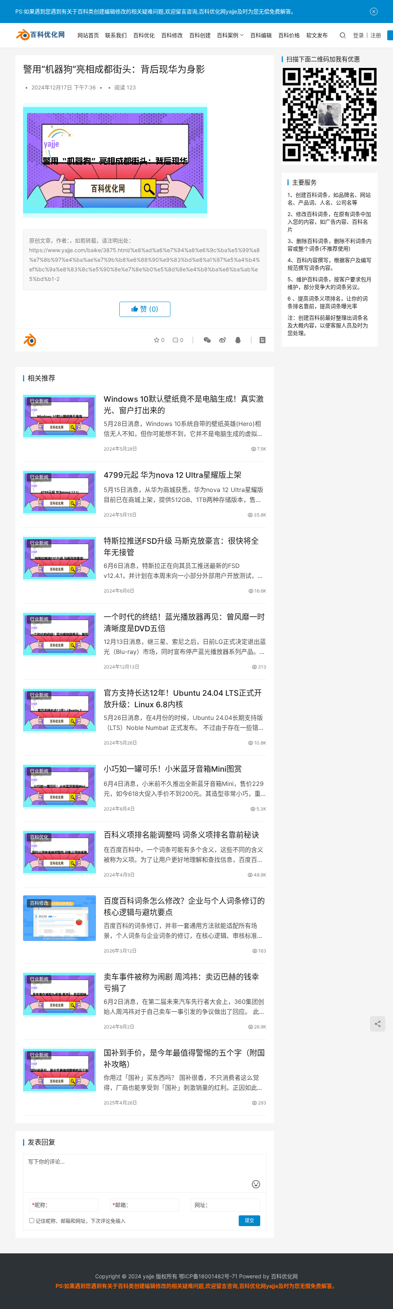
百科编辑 (261, 35)
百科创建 (200, 35)
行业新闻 (39, 401)
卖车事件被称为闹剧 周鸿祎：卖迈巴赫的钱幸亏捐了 (181, 982)
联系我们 (116, 35)
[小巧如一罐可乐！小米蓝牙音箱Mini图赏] (59, 786)
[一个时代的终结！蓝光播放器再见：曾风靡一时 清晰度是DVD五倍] (59, 634)
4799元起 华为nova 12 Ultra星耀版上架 (172, 475)
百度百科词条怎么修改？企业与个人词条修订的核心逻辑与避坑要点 (184, 906)
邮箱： (121, 1205)
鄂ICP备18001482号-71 (207, 1276)
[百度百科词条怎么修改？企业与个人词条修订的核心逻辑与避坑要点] (59, 918)
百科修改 (172, 35)
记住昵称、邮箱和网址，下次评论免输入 (79, 1221)
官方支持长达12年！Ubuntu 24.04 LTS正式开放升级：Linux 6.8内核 (183, 698)
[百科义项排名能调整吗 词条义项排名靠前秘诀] (59, 852)
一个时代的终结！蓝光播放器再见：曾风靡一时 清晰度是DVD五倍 (184, 622)
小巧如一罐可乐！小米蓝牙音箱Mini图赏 (173, 769)
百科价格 (289, 35)
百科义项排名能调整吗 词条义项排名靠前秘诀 (181, 835)
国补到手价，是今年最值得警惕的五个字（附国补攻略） (184, 1058)
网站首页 (88, 35)
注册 (375, 35)
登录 (358, 35)
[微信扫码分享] (207, 340)
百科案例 (227, 35)
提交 (249, 1220)
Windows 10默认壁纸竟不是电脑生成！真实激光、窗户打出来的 (184, 405)
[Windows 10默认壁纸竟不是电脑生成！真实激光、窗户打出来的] (59, 416)
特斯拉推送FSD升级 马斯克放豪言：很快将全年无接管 (181, 546)
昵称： (41, 1205)
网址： (203, 1205)
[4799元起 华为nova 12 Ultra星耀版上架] (59, 492)
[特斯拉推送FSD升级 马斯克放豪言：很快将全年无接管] (59, 558)
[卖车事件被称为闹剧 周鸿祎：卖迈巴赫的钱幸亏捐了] (59, 994)
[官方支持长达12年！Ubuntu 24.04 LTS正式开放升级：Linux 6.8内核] (59, 710)
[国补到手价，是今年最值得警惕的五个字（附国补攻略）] (59, 1070)
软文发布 (317, 35)
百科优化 (144, 35)
